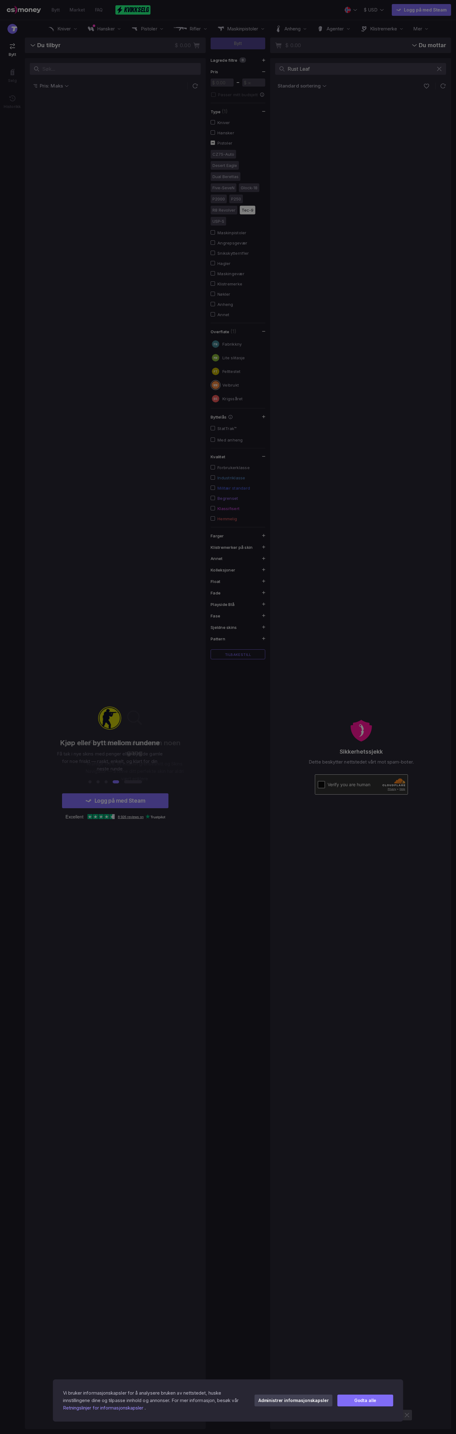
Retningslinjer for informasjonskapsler (103, 1408)
